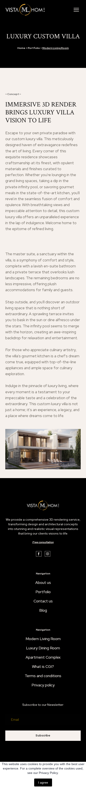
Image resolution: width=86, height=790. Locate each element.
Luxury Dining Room (43, 648)
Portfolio (43, 591)
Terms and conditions (43, 675)
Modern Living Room (43, 638)
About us (43, 582)
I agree (43, 782)
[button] (38, 554)
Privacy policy (43, 685)
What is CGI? (43, 666)
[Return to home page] (25, 9)
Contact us (43, 601)
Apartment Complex (43, 657)
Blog (43, 610)
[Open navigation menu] (76, 9)
